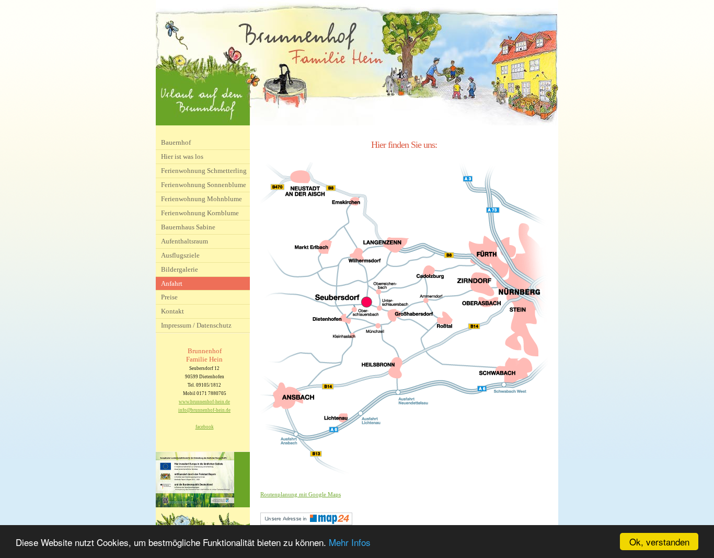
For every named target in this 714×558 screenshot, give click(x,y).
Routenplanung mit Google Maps (300, 494)
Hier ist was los (182, 156)
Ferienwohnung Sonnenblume (203, 185)
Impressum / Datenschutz (196, 325)
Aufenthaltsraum (184, 241)
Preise (169, 297)
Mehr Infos (350, 542)
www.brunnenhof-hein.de (204, 401)
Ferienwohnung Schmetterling (204, 171)
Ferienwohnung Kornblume (200, 213)
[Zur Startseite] (357, 123)
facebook (204, 426)
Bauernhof (176, 142)
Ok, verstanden (659, 541)
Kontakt (172, 311)
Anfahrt (171, 283)
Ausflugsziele (180, 255)
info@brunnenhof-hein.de (204, 410)
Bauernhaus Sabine (188, 227)
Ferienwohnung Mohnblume (201, 199)
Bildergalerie (179, 269)
